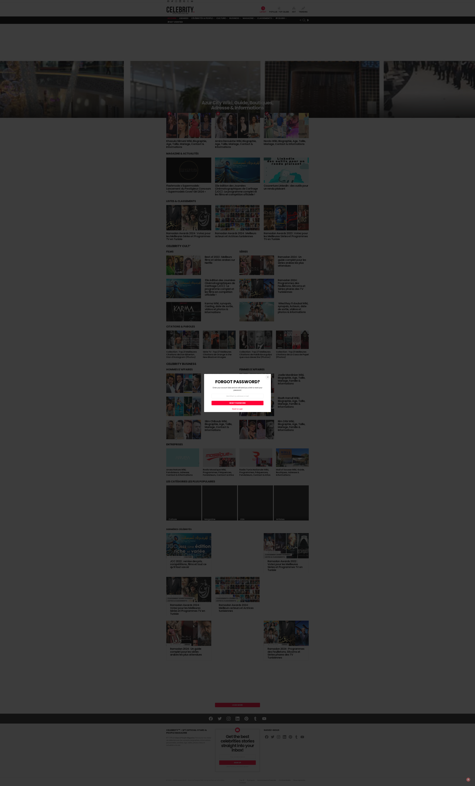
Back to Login (237, 409)
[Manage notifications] (468, 780)
